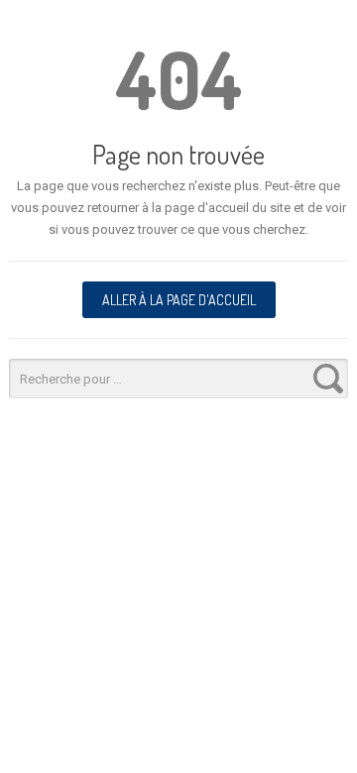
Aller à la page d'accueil (179, 299)
